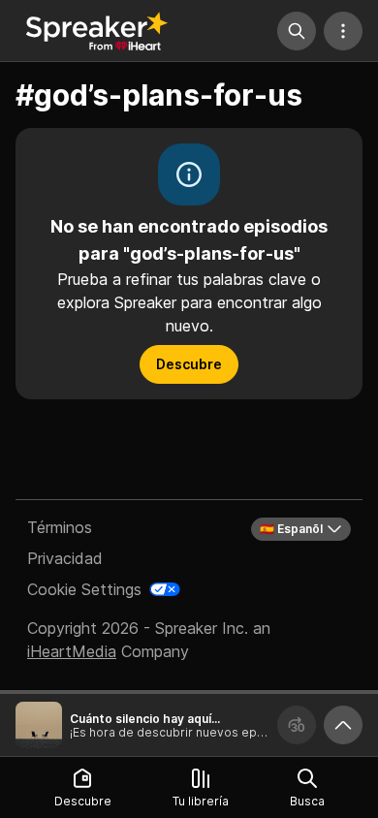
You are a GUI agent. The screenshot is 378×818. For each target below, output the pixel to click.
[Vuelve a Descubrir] (97, 31)
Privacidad (65, 558)
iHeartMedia (71, 651)
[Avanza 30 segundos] (296, 725)
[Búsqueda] (296, 31)
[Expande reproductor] (343, 725)
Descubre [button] (189, 364)
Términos (59, 527)
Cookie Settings (84, 589)
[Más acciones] (343, 31)
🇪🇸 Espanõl (291, 528)
